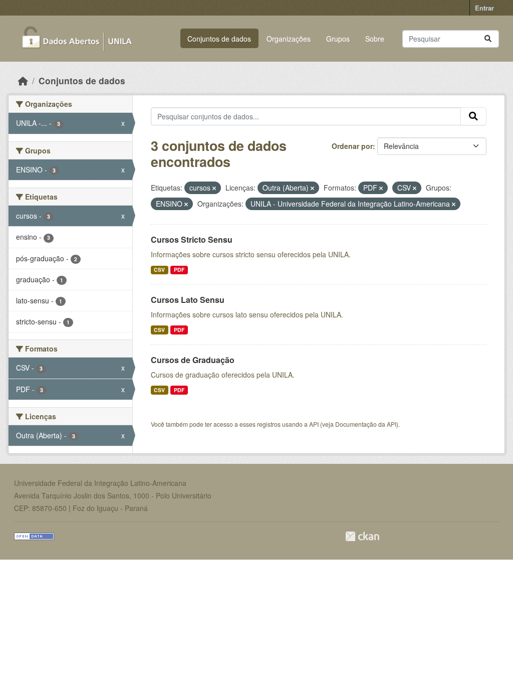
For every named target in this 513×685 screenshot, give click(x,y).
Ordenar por (352, 146)
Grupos (338, 39)
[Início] (23, 80)
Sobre (374, 39)
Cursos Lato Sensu (187, 299)
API (314, 424)
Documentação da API (365, 424)
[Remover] (214, 188)
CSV (159, 269)
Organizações (289, 39)
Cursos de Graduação (192, 360)
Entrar (484, 8)
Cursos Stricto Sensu (191, 239)
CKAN (362, 536)
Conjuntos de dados (219, 39)
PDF (179, 269)
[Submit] (488, 39)
